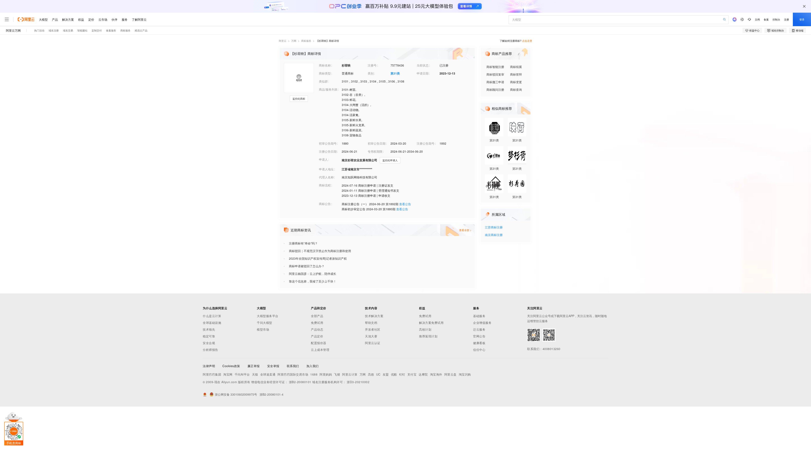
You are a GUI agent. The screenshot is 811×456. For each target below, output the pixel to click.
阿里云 (282, 40)
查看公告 (405, 204)
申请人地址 (326, 169)
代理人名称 (326, 177)
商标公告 (325, 204)
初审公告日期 (376, 143)
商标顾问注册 (495, 89)
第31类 (395, 73)
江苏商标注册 (494, 227)
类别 (371, 73)
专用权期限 (375, 151)
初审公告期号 (328, 143)
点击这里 (527, 40)
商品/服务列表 (328, 89)
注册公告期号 (425, 143)
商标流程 (325, 185)
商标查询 (516, 89)
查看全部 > (465, 230)
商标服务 (306, 40)
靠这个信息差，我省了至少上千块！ (312, 281)
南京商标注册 (494, 235)
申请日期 (423, 73)
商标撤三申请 (495, 82)
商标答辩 (516, 74)
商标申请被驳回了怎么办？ (306, 266)
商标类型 (325, 73)
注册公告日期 (328, 151)
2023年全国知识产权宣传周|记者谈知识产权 (318, 258)
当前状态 (423, 65)
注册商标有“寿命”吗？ (303, 243)
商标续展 (516, 67)
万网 (293, 40)
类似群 (323, 81)
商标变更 (516, 82)
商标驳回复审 (495, 74)
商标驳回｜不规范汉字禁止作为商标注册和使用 (320, 251)
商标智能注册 (495, 67)
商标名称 (325, 65)
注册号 (372, 65)
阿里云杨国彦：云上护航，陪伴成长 (312, 273)
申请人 (323, 159)
